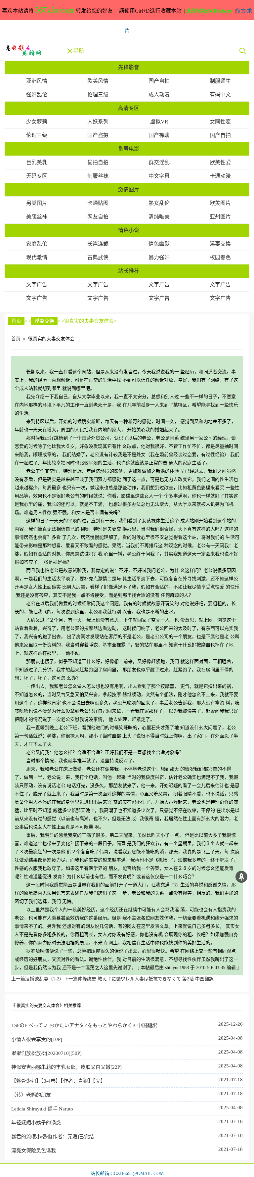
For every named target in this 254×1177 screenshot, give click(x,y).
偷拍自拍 (97, 162)
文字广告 (36, 284)
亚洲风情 (36, 81)
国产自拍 (159, 81)
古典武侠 (97, 257)
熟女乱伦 (159, 203)
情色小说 (128, 230)
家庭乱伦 (36, 244)
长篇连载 (97, 244)
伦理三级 (97, 94)
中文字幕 (159, 176)
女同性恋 (220, 121)
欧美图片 (220, 203)
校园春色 (220, 257)
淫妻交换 (220, 244)
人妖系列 (97, 121)
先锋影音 (128, 67)
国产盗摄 (97, 135)
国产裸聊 (159, 135)
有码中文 (220, 94)
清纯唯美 (159, 216)
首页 (16, 321)
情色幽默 (159, 244)
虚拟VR (159, 121)
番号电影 (128, 149)
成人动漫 (159, 94)
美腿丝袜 (36, 216)
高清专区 (128, 108)
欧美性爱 (220, 162)
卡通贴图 (97, 203)
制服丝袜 (97, 176)
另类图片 (36, 203)
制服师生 (220, 81)
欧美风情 (97, 81)
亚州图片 (220, 216)
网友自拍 (97, 216)
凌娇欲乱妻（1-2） (37, 978)
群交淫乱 (159, 162)
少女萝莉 (36, 121)
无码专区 (36, 176)
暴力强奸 (159, 257)
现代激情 (36, 257)
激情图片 (128, 189)
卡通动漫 (220, 176)
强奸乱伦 (36, 94)
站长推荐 (128, 271)
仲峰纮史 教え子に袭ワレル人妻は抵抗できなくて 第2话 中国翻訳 (139, 978)
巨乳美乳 (36, 162)
